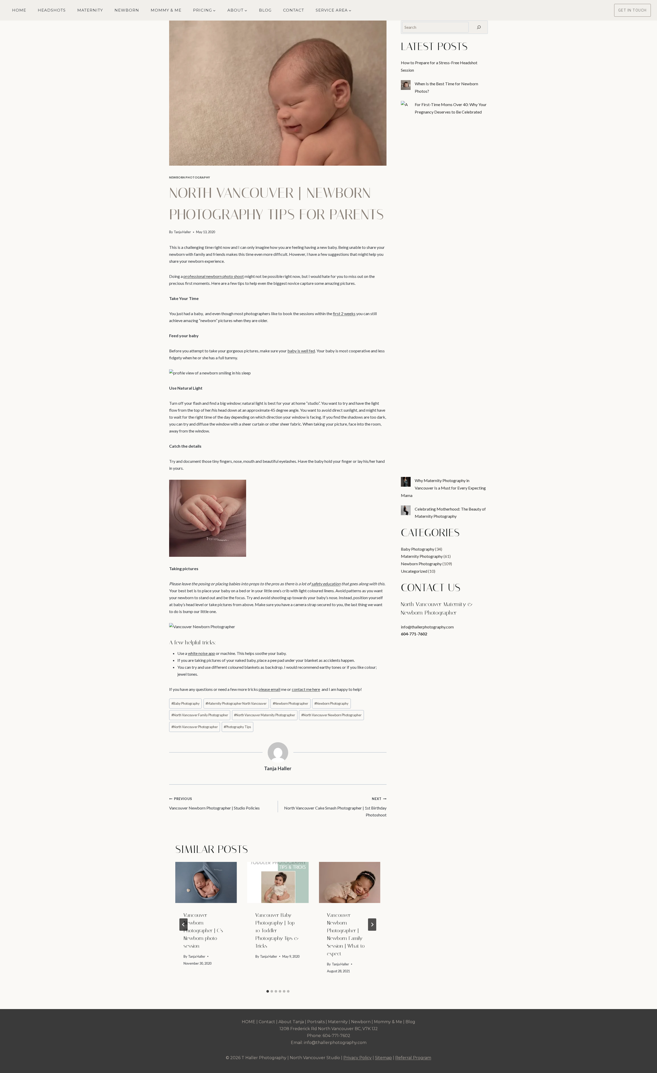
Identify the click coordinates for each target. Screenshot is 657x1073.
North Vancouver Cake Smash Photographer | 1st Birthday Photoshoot (335, 807)
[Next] (372, 924)
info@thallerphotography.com (427, 626)
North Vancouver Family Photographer (199, 715)
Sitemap (383, 1057)
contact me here (306, 689)
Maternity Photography (422, 556)
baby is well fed (301, 350)
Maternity (90, 10)
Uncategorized (414, 571)
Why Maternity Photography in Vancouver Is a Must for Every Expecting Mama (443, 488)
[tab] (267, 991)
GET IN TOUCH (632, 10)
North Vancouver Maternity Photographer (264, 715)
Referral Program (413, 1057)
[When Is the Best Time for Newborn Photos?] (406, 85)
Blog (265, 10)
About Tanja (291, 1021)
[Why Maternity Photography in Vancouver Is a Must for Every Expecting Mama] (406, 482)
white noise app (201, 653)
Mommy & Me (166, 10)
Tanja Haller (182, 232)
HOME (248, 1021)
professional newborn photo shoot (213, 276)
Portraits (316, 1021)
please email (269, 689)
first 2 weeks (344, 313)
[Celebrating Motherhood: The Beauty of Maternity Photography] (406, 510)
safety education (326, 583)
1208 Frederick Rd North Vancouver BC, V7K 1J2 (328, 1028)
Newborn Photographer (290, 703)
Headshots (52, 10)
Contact (293, 10)
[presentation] (206, 882)
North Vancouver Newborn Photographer (331, 715)
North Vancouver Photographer (194, 727)
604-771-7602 (414, 633)
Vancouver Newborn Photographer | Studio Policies (214, 803)
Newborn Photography (189, 177)
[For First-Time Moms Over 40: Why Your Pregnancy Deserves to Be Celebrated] (406, 106)
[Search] (479, 27)
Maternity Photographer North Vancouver (236, 703)
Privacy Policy (357, 1057)
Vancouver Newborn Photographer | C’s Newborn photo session (203, 930)
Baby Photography (185, 703)
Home (19, 10)
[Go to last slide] (183, 924)
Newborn (126, 10)
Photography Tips (237, 727)
